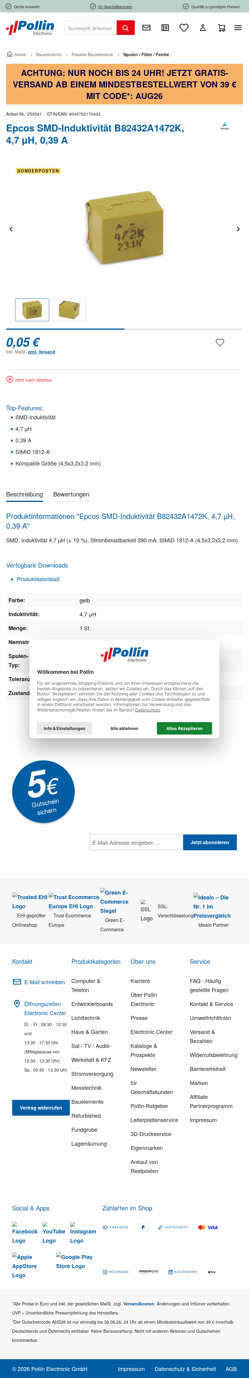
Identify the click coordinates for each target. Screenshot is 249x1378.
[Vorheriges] (10, 228)
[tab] (24, 495)
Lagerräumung (89, 1143)
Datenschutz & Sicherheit (185, 1369)
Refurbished (86, 1115)
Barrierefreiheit (208, 1069)
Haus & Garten (89, 1031)
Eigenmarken (147, 1147)
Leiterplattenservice (154, 1120)
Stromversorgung (92, 1073)
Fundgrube (84, 1129)
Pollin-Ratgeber (149, 1106)
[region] (124, 246)
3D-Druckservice (151, 1134)
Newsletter (143, 1069)
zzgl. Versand (41, 352)
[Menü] (239, 28)
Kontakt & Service (211, 1004)
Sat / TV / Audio (90, 1045)
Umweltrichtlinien (210, 1018)
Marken (199, 1082)
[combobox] (90, 27)
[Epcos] (224, 136)
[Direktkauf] (165, 27)
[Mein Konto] (203, 27)
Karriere (140, 980)
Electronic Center (151, 1031)
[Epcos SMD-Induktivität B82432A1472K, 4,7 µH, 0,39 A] (124, 228)
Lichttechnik (85, 1018)
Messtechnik (86, 1087)
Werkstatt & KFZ (91, 1059)
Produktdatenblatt (37, 579)
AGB (231, 1369)
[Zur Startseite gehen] (30, 27)
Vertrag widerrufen (41, 1107)
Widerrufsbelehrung (213, 1055)
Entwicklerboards (92, 1004)
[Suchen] (126, 27)
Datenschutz (128, 855)
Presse (139, 1018)
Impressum (203, 1120)
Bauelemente (87, 1101)
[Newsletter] (146, 27)
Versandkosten (138, 1304)
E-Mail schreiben (44, 982)
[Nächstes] (238, 228)
